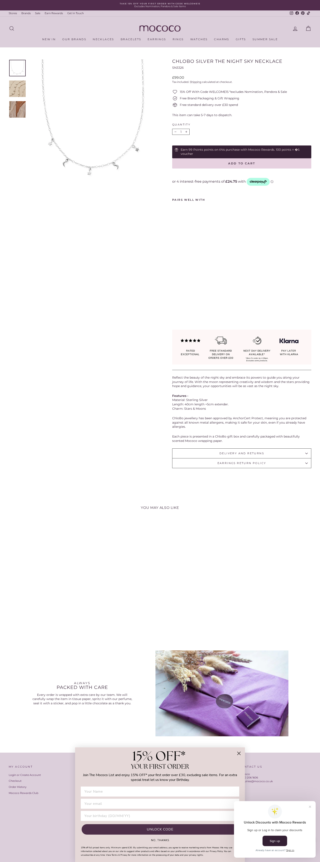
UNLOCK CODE (160, 829)
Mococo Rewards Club (23, 793)
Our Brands (74, 39)
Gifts (241, 39)
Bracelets (131, 39)
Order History (18, 786)
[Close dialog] (239, 753)
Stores (13, 13)
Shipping (195, 82)
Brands (26, 13)
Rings (178, 39)
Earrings (157, 39)
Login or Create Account (25, 775)
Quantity (181, 124)
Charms (221, 39)
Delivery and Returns (241, 453)
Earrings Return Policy (241, 463)
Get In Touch (75, 13)
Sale (37, 13)
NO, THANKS (160, 840)
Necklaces (103, 39)
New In (49, 39)
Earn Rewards (54, 13)
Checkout (15, 780)
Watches (199, 39)
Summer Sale (265, 39)
